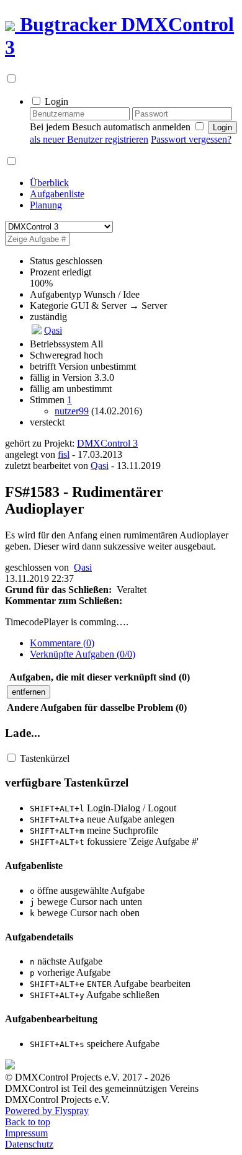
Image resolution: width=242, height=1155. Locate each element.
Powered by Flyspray (47, 1110)
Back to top (27, 1122)
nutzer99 (72, 411)
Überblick (49, 182)
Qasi (53, 330)
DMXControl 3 (107, 443)
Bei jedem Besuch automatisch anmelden (110, 127)
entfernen (28, 692)
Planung (46, 205)
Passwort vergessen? (191, 139)
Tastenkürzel (44, 758)
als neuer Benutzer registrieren (89, 139)
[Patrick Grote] (37, 331)
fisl (63, 454)
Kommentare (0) (62, 643)
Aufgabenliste (57, 194)
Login (56, 101)
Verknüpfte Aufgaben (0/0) (82, 654)
